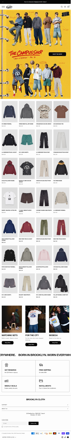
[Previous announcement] (2, 1)
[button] (4, 6)
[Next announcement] (68, 1)
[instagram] (61, 437)
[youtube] (66, 437)
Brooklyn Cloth (10, 433)
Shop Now (7, 337)
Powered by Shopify (20, 433)
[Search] (60, 7)
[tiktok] (63, 437)
